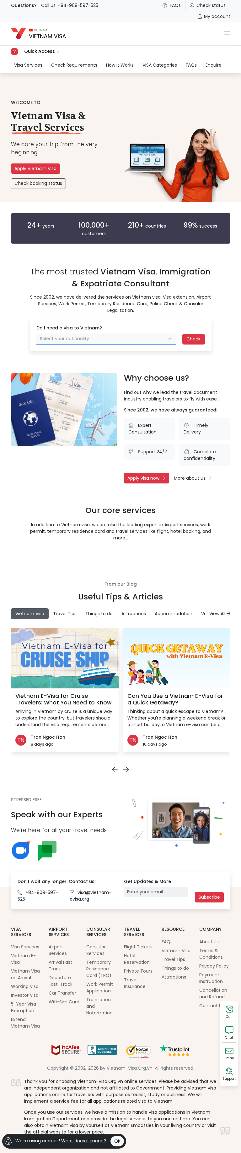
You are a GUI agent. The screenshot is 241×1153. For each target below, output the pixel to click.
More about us (190, 478)
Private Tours (138, 971)
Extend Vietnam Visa (25, 1022)
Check (193, 339)
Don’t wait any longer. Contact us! (57, 881)
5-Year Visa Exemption (23, 1007)
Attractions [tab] (133, 613)
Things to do (175, 968)
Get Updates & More (147, 881)
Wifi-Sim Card (64, 1002)
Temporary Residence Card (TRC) (98, 969)
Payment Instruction (211, 978)
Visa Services (28, 65)
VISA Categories (159, 65)
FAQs (175, 5)
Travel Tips (173, 959)
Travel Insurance (135, 983)
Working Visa (25, 986)
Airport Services (58, 950)
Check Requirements (74, 65)
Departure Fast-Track (60, 980)
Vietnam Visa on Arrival (25, 974)
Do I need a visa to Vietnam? (69, 328)
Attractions (174, 977)
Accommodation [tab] (173, 613)
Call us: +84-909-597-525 (69, 5)
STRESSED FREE (26, 800)
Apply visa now (143, 478)
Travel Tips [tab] (65, 613)
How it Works (120, 65)
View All (218, 613)
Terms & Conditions (211, 953)
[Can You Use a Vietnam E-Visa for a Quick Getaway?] (177, 658)
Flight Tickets (138, 947)
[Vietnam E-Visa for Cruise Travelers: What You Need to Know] (65, 658)
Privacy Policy (214, 966)
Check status (211, 5)
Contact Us (211, 1005)
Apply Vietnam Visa (35, 168)
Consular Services (96, 950)
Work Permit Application (99, 987)
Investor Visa (25, 995)
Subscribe (209, 897)
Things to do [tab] (99, 613)
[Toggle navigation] (226, 33)
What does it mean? (83, 1141)
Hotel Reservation (137, 958)
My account (217, 16)
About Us (209, 942)
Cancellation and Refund (213, 993)
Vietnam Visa (176, 950)
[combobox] (106, 339)
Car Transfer (62, 993)
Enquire (214, 65)
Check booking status (38, 183)
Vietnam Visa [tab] (29, 613)
